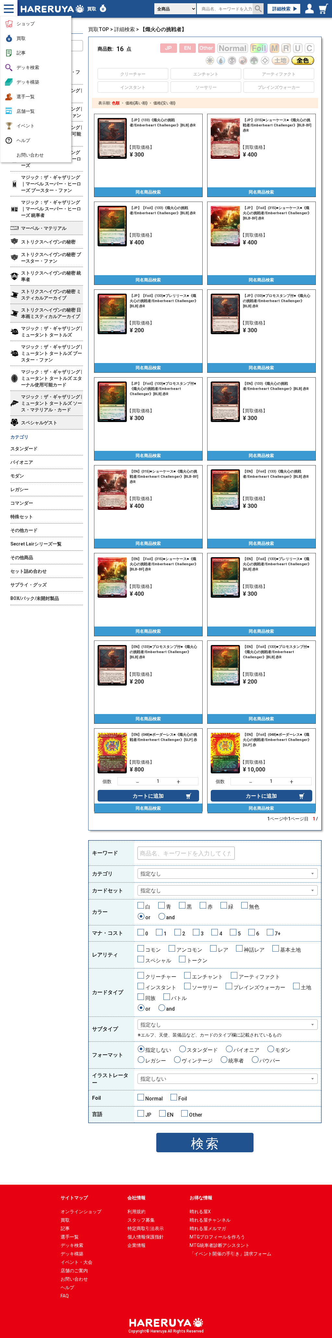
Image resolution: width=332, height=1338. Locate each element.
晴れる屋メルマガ (208, 1228)
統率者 (236, 1061)
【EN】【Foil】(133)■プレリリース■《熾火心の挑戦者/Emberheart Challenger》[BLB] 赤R (277, 564)
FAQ (65, 1295)
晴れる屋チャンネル (210, 1220)
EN (170, 1115)
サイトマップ (74, 1197)
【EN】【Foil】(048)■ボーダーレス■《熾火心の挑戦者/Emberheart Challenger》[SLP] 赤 (277, 740)
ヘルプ (23, 140)
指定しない (158, 1050)
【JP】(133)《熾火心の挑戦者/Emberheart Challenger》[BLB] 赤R (163, 122)
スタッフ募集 (141, 1220)
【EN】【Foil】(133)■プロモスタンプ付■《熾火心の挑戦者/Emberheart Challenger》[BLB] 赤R (276, 652)
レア (223, 950)
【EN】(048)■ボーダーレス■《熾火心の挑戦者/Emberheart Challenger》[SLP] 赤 (163, 737)
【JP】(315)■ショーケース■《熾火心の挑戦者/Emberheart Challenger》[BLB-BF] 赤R (277, 125)
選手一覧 (26, 96)
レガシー (155, 1061)
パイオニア (246, 1050)
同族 (150, 998)
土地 (306, 987)
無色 (254, 907)
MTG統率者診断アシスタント (220, 1245)
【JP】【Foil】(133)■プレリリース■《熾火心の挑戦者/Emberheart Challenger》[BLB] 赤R (164, 301)
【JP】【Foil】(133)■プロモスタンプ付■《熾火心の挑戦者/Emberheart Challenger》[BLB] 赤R (163, 388)
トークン (197, 960)
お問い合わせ (30, 155)
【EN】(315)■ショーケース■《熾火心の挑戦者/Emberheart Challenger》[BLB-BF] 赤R (164, 476)
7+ (278, 934)
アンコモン (189, 950)
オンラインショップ (81, 1211)
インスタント (160, 987)
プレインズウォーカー (259, 987)
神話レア (254, 950)
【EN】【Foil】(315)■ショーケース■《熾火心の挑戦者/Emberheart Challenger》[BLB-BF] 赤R (164, 564)
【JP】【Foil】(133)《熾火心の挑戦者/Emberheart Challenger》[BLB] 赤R (163, 210)
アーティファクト (259, 977)
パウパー (269, 1061)
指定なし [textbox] (150, 874)
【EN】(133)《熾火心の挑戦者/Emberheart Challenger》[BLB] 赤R (276, 386)
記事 (21, 52)
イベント (26, 125)
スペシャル (158, 960)
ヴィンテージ (197, 1061)
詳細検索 (281, 8)
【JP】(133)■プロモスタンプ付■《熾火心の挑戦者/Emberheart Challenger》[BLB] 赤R (276, 301)
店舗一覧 (26, 111)
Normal (154, 1099)
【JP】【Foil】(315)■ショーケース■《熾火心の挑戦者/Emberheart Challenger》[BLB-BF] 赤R (277, 213)
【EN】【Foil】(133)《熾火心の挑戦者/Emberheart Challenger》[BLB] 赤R (276, 474)
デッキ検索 (28, 67)
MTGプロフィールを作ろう (217, 1236)
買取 (21, 38)
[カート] (324, 9)
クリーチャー (160, 977)
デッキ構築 (28, 82)
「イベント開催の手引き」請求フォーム (230, 1253)
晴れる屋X (200, 1211)
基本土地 (290, 950)
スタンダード (202, 1050)
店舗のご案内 (74, 1270)
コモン (153, 950)
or (147, 917)
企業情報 (136, 1245)
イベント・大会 (76, 1262)
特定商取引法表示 (145, 1228)
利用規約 (136, 1211)
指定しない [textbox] (153, 1079)
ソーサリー (205, 987)
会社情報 (136, 1197)
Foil (182, 1099)
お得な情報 (201, 1197)
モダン (282, 1050)
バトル (179, 998)
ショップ (26, 23)
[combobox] (227, 873)
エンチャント (207, 977)
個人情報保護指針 (145, 1236)
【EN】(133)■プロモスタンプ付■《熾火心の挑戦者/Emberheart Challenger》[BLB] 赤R (163, 652)
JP (148, 1115)
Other (195, 1115)
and (170, 917)
